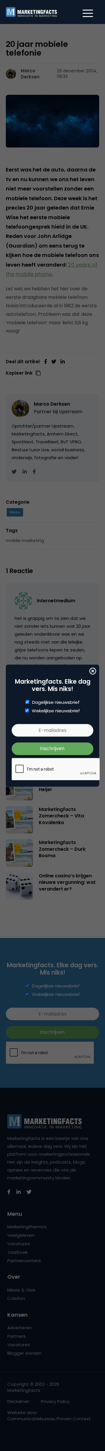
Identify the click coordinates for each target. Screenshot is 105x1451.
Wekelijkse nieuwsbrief (56, 711)
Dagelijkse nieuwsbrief (56, 702)
